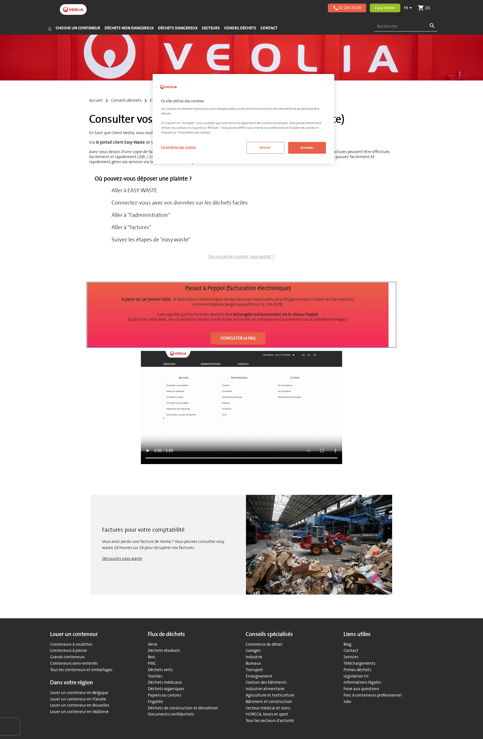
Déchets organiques (166, 689)
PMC (152, 663)
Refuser (265, 148)
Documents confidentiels (171, 714)
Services (351, 657)
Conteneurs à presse (68, 651)
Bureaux (253, 663)
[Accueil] (49, 28)
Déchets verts (160, 670)
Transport (254, 670)
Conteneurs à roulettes (71, 644)
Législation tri (356, 676)
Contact (351, 651)
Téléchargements (359, 663)
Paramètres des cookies (178, 147)
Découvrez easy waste (122, 559)
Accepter (307, 148)
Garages (253, 651)
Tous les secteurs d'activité (270, 721)
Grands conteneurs (67, 657)
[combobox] (405, 27)
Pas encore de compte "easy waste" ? (242, 257)
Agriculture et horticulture (270, 695)
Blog (347, 644)
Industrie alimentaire (265, 689)
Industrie (254, 657)
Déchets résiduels (164, 651)
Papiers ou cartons (164, 695)
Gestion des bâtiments (266, 682)
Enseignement (259, 676)
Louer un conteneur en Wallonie (79, 712)
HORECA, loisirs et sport (267, 714)
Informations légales (362, 682)
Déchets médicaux (165, 682)
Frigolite (155, 702)
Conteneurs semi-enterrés (74, 663)
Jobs (347, 702)
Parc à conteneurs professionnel (373, 695)
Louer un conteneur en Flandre (78, 699)
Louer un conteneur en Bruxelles (79, 705)
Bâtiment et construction (269, 702)
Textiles (155, 676)
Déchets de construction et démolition (183, 708)
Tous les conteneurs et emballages (81, 670)
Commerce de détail (264, 644)
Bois (151, 657)
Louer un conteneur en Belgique (79, 693)
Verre (152, 644)
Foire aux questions (361, 689)
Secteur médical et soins (268, 708)
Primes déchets (357, 670)
